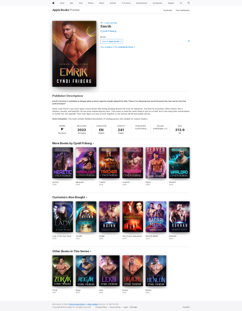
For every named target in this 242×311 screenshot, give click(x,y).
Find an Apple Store (77, 304)
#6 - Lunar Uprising (108, 23)
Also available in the (116, 47)
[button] (181, 3)
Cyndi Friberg (108, 31)
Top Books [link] (167, 10)
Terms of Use (115, 307)
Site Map (133, 307)
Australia (186, 307)
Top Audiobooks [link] (183, 10)
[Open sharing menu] (188, 41)
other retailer (92, 304)
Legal (125, 307)
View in (110, 41)
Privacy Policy (101, 307)
